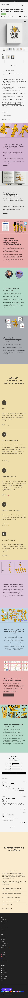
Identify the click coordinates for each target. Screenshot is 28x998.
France (17, 103)
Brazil (9, 105)
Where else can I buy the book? (9, 871)
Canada (13, 105)
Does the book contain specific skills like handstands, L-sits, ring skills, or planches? (11, 889)
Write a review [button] (14, 773)
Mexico (17, 105)
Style (3, 54)
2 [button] (12, 827)
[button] (22, 16)
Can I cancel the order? (7, 908)
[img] (5, 782)
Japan (23, 105)
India (5, 107)
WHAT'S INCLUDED (6, 116)
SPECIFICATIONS (6, 119)
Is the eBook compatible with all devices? (11, 893)
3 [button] (14, 827)
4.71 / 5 (17, 759)
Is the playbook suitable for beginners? (11, 897)
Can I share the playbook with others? (11, 901)
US (7, 103)
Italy (20, 103)
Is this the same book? (7, 904)
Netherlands (5, 105)
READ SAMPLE (5, 112)
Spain (20, 105)
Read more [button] (21, 790)
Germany (12, 103)
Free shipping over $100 (14, 1)
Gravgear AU (11, 993)
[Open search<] (19, 4)
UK (9, 103)
